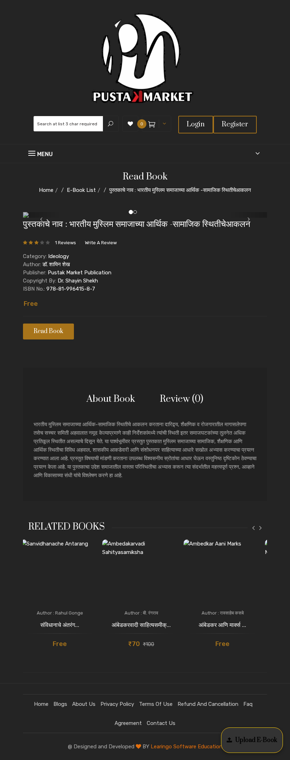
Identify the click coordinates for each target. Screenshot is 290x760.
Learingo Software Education (186, 746)
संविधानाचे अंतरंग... (59, 625)
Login (196, 124)
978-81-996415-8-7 (70, 289)
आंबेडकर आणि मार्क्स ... (222, 625)
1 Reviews (65, 242)
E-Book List (81, 190)
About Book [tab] (111, 399)
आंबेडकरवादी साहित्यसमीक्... (141, 625)
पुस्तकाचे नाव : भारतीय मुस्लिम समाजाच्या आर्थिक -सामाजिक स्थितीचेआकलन (180, 190)
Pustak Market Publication (79, 272)
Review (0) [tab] (181, 399)
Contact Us (161, 723)
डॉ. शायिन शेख (56, 264)
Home (46, 190)
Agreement (128, 723)
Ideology (58, 256)
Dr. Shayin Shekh (78, 281)
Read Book (48, 331)
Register (235, 124)
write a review (101, 242)
